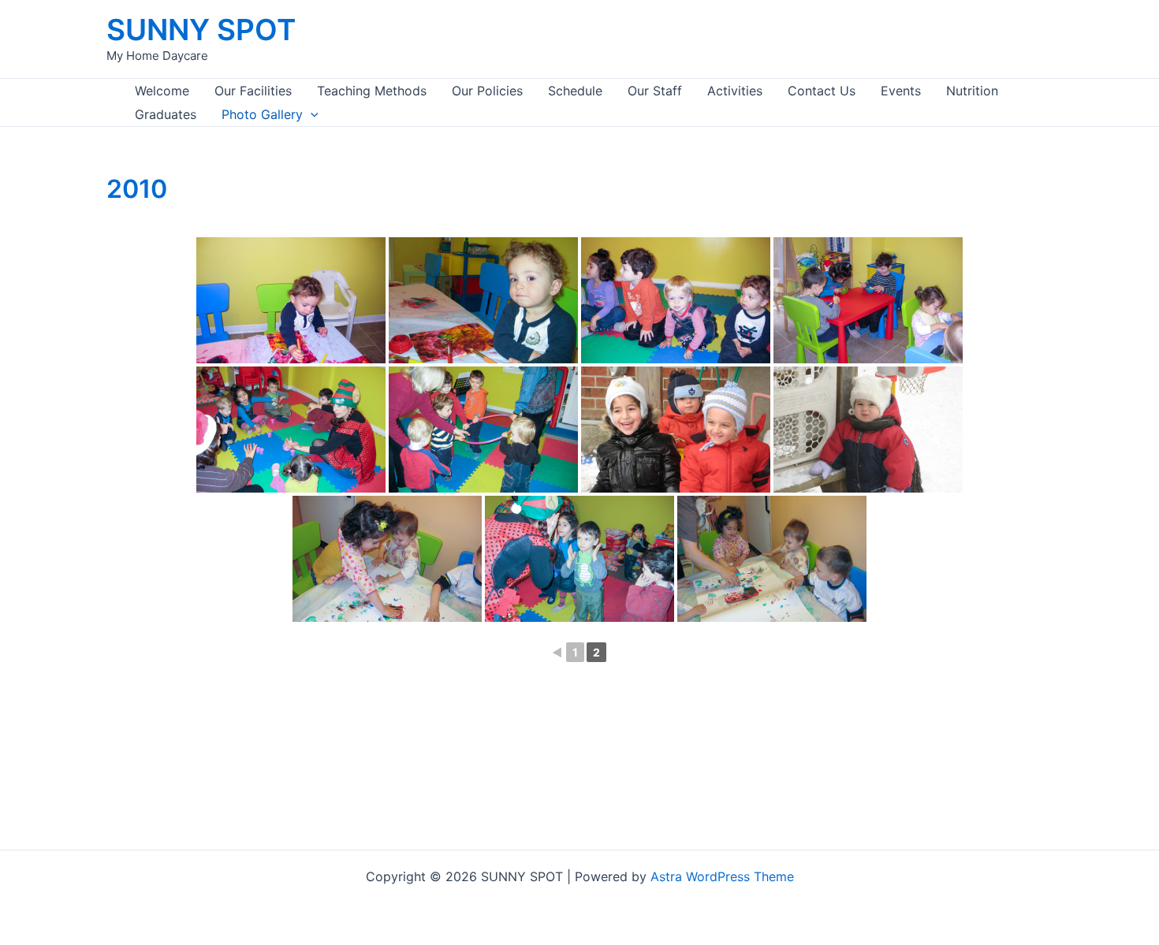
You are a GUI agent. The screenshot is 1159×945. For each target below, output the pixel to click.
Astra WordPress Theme (722, 876)
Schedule (575, 91)
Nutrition (972, 91)
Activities (734, 91)
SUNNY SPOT (201, 29)
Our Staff (655, 91)
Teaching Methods (372, 91)
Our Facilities (253, 91)
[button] (311, 114)
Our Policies (487, 91)
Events (901, 91)
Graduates (165, 114)
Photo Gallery (262, 114)
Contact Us (821, 91)
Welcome (162, 91)
